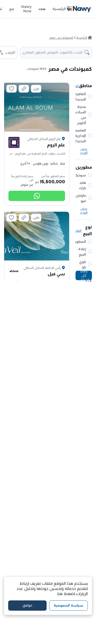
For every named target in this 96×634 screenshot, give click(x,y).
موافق (27, 605)
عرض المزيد (84, 151)
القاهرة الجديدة (80, 96)
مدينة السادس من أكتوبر (79, 114)
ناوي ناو (82, 264)
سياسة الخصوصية (68, 605)
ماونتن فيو (81, 198)
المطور (80, 241)
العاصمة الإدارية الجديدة (79, 136)
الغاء (76, 86)
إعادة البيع (82, 251)
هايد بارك (82, 185)
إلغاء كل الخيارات (83, 275)
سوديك (80, 175)
